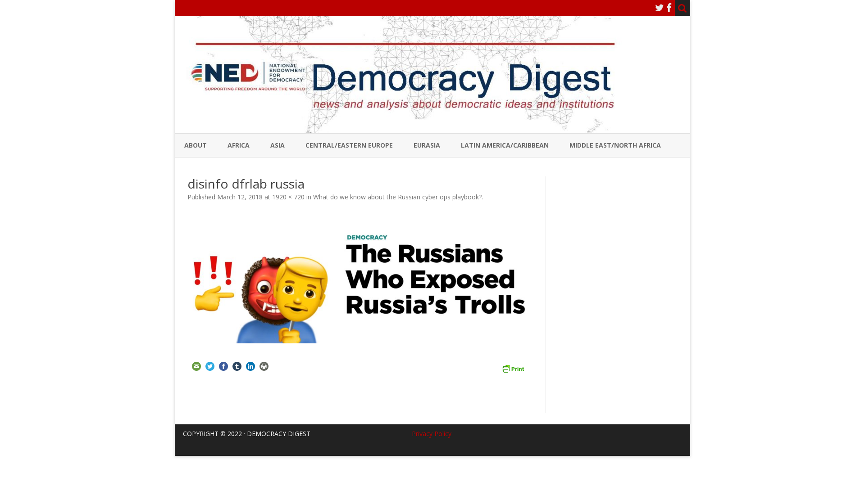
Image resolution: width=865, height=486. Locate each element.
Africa (239, 145)
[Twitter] (659, 7)
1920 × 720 (288, 197)
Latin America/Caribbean (505, 145)
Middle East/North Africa (615, 145)
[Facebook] (669, 7)
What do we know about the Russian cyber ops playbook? (397, 197)
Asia (277, 145)
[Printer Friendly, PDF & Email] (513, 367)
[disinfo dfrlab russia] (360, 278)
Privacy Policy (431, 433)
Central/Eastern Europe (349, 145)
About (195, 145)
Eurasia (427, 145)
